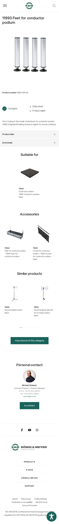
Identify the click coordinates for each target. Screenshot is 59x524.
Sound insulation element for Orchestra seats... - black (43, 313)
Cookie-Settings (40, 499)
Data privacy (26, 499)
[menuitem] (29, 462)
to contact (29, 405)
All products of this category (29, 340)
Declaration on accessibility (22, 502)
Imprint (15, 499)
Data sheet (37, 106)
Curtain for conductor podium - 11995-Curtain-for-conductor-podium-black (42, 254)
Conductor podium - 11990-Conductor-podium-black (29, 194)
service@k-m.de (29, 396)
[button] (21, 328)
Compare (12, 108)
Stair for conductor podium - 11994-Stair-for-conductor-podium (15, 253)
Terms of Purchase (29, 505)
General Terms (41, 502)
